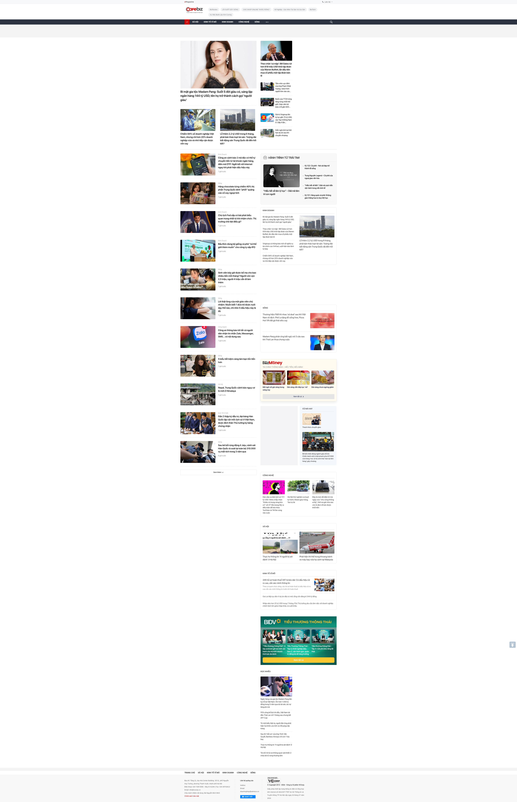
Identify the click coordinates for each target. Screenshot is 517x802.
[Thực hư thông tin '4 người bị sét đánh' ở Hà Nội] (280, 543)
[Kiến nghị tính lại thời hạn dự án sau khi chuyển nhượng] (267, 133)
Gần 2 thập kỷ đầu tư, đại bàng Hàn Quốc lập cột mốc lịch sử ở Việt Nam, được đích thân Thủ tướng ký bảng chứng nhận (236, 421)
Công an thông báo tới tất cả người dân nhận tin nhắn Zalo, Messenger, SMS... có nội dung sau (236, 333)
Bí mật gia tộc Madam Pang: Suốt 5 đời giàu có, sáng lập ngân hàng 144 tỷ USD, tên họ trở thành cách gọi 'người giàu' (216, 96)
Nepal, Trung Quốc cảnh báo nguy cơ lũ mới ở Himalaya (236, 389)
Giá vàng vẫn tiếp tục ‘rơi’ (297, 387)
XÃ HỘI (195, 22)
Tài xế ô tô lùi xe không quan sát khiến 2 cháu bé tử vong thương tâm (276, 754)
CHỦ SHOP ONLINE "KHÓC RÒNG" (256, 10)
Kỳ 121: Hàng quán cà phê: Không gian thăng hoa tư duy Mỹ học (318, 196)
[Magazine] (189, 2)
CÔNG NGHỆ (244, 22)
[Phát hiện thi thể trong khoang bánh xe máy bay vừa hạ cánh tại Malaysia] (316, 543)
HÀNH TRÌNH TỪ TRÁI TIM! (284, 157)
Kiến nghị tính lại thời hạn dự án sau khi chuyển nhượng (283, 133)
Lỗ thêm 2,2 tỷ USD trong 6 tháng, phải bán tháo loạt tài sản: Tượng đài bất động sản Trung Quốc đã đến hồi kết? (238, 139)
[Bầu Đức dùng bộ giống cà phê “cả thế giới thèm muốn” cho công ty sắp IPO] (197, 251)
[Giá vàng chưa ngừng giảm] (322, 378)
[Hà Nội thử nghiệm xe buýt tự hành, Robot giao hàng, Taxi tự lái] (298, 487)
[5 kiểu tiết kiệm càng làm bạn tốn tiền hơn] (197, 366)
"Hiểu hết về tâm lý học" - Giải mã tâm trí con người (281, 193)
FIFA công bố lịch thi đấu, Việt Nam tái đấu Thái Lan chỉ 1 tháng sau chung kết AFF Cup (276, 715)
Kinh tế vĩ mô (223, 413)
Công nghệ (222, 327)
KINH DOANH (227, 22)
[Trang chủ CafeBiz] (187, 22)
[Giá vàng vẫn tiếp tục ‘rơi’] (298, 378)
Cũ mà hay (307, 409)
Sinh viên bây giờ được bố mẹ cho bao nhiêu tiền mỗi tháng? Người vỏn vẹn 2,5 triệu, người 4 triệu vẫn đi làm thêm (237, 277)
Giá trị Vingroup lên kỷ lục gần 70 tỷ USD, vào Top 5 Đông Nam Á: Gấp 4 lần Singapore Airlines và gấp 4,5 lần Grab (283, 118)
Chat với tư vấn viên (248, 799)
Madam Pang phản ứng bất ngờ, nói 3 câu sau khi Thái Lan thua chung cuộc (284, 338)
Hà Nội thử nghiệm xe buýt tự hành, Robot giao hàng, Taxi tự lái (298, 499)
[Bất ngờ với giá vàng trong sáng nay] (274, 378)
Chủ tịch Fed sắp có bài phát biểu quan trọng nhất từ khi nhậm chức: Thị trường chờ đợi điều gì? (237, 218)
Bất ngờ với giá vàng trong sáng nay (273, 388)
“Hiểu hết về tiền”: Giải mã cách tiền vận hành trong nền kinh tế (319, 186)
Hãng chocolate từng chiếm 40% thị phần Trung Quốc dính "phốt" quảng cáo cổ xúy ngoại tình (236, 190)
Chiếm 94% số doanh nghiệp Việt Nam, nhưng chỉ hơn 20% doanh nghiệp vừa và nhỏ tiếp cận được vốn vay (197, 139)
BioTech (313, 10)
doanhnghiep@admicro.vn (249, 793)
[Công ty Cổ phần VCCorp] (274, 782)
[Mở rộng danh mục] (267, 22)
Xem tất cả (299, 660)
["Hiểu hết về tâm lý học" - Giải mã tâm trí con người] (281, 175)
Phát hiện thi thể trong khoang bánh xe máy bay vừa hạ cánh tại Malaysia (316, 558)
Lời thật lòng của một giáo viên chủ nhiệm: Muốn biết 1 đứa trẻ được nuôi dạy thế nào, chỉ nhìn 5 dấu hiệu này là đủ (237, 306)
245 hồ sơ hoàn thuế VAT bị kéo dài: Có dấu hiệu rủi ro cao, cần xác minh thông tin (286, 581)
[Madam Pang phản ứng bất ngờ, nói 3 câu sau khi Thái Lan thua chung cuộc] (322, 342)
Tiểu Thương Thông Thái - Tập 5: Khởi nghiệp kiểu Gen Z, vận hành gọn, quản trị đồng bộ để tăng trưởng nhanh (298, 650)
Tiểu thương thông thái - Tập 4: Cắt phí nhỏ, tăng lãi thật (322, 649)
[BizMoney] (298, 363)
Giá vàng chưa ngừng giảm (322, 387)
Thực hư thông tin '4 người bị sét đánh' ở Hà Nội (278, 558)
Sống (220, 183)
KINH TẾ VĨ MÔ (210, 22)
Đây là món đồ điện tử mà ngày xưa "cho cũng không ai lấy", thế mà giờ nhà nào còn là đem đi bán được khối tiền (323, 502)
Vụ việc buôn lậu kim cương (221, 15)
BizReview (213, 10)
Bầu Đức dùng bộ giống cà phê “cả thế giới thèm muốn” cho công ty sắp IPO (237, 246)
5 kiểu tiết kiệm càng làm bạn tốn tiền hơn (236, 361)
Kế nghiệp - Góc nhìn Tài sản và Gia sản (290, 10)
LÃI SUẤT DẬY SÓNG (230, 10)
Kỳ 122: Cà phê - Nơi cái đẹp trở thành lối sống (317, 167)
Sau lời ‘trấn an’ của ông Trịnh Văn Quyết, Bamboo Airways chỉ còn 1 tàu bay (275, 736)
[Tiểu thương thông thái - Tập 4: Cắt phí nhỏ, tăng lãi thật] (323, 636)
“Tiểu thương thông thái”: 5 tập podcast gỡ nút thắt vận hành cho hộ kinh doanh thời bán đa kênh (274, 650)
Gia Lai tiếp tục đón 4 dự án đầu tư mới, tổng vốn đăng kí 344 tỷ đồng (290, 597)
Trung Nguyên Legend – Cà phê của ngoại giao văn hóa (319, 177)
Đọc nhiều (266, 671)
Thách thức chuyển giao (311, 427)
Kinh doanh (222, 155)
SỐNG (257, 22)
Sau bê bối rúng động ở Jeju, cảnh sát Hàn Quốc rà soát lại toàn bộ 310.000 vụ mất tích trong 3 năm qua (237, 448)
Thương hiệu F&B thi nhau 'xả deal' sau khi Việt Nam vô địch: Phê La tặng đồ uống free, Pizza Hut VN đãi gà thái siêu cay (284, 317)
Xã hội (220, 384)
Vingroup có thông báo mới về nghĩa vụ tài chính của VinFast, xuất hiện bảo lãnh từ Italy (278, 246)
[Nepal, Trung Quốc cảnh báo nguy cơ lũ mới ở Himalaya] (197, 394)
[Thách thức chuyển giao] (311, 419)
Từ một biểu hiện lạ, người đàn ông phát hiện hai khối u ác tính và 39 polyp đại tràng (276, 726)
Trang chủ (189, 775)
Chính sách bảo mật (191, 798)
